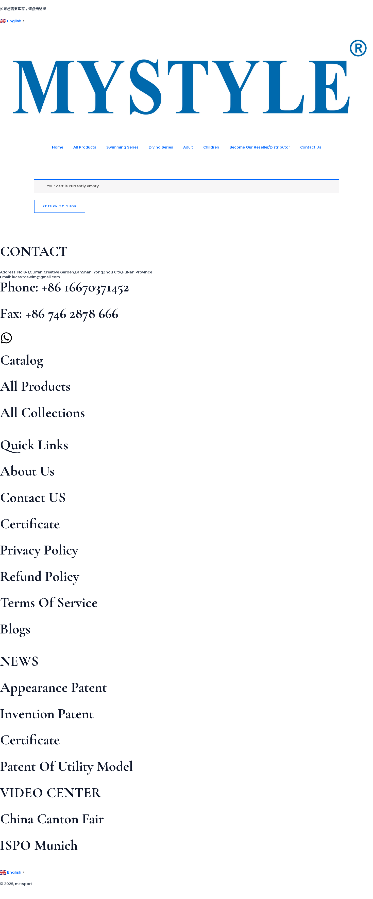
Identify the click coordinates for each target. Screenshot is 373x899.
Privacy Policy (39, 550)
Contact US (33, 497)
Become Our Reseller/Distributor (259, 147)
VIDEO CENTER (50, 792)
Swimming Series (122, 147)
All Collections (42, 412)
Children (211, 147)
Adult (188, 147)
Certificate (30, 523)
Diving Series (161, 147)
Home (57, 147)
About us (27, 471)
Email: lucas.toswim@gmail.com (30, 277)
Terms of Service (49, 602)
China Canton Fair (52, 818)
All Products (84, 147)
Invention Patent (47, 713)
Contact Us (310, 147)
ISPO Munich (39, 845)
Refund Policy (39, 576)
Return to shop (60, 206)
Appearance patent (53, 687)
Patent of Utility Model (66, 766)
